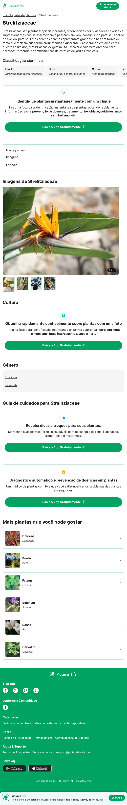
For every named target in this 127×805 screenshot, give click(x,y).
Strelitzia (11, 377)
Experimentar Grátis (108, 6)
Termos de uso (43, 737)
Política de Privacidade (17, 737)
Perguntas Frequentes (16, 752)
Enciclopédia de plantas (19, 15)
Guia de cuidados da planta (52, 723)
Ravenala (11, 385)
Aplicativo (78, 723)
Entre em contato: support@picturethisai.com (61, 752)
